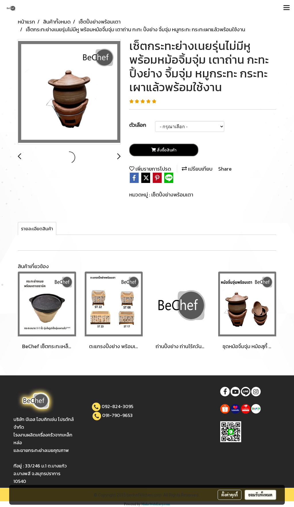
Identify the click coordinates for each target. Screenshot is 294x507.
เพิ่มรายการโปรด (152, 169)
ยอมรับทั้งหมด (260, 494)
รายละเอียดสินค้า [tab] (37, 228)
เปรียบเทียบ (199, 169)
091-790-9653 (117, 415)
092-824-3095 (117, 406)
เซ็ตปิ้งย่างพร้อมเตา (172, 194)
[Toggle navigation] (286, 8)
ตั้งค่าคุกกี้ (229, 494)
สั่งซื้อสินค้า (166, 150)
